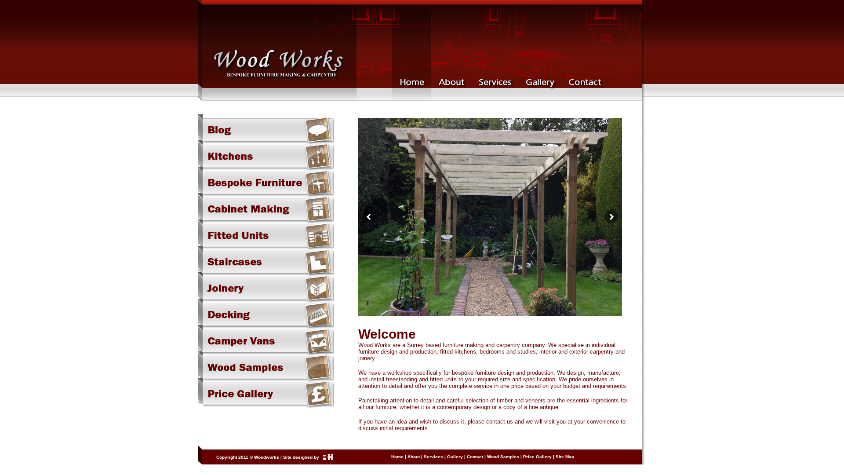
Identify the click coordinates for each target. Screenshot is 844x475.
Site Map (565, 456)
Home (397, 456)
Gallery (455, 456)
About (413, 456)
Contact (475, 456)
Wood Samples (503, 456)
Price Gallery (537, 456)
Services (433, 456)
